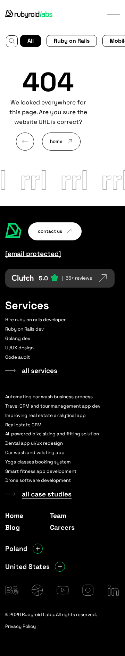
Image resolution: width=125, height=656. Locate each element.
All (30, 40)
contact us (50, 231)
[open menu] (113, 14)
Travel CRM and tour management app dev (52, 406)
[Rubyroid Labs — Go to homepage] (13, 231)
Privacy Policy (20, 626)
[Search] (12, 41)
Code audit (17, 357)
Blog (12, 527)
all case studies (47, 494)
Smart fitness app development (40, 471)
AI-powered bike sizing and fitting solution (52, 434)
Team (58, 515)
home (56, 141)
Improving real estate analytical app (45, 415)
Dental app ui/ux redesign (34, 443)
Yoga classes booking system (38, 462)
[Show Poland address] (38, 549)
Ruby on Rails (72, 40)
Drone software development (38, 480)
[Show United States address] (60, 567)
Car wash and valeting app (35, 452)
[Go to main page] (29, 14)
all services (39, 371)
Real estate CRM (23, 425)
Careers (62, 527)
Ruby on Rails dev (24, 329)
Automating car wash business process (49, 397)
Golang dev (17, 338)
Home (14, 515)
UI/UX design (19, 348)
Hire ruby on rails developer (35, 320)
